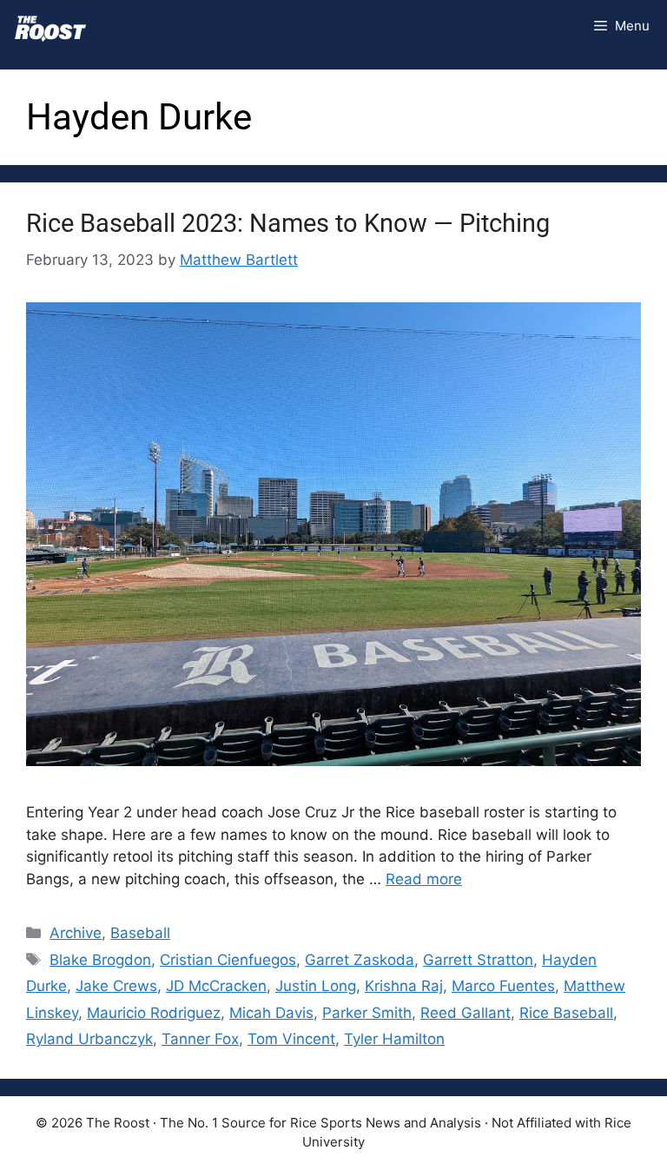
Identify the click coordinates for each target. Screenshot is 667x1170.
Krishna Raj (404, 986)
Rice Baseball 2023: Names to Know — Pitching (288, 223)
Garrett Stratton (478, 959)
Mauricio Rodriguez (154, 1012)
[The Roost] (50, 26)
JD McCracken (216, 986)
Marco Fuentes (503, 986)
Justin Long (315, 986)
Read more (424, 879)
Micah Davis (271, 1012)
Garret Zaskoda (359, 959)
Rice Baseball (566, 1012)
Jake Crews (116, 986)
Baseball (140, 933)
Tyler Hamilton (394, 1039)
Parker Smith (367, 1012)
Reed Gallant (465, 1012)
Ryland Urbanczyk (89, 1039)
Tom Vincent (291, 1039)
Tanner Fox (200, 1039)
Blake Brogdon (100, 959)
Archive (76, 933)
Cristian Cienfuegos (228, 959)
